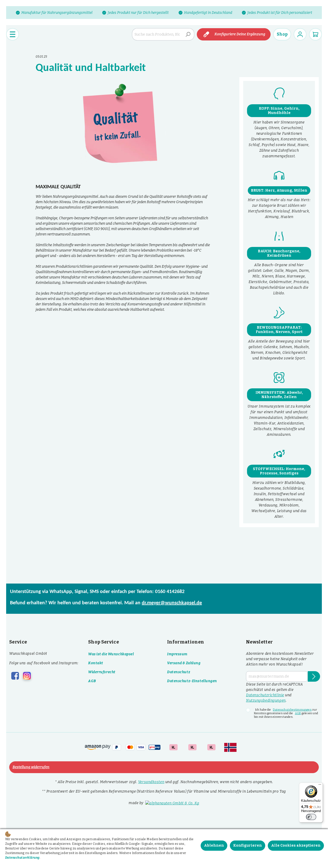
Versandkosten (151, 782)
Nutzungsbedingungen (266, 700)
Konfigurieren (247, 845)
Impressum (177, 654)
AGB (92, 681)
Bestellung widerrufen (31, 767)
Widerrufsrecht (102, 672)
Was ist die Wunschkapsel (111, 654)
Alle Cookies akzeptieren (296, 845)
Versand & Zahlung (184, 663)
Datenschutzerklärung (22, 857)
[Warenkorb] (315, 34)
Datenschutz (178, 672)
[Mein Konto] (300, 34)
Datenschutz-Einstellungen (192, 681)
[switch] (311, 817)
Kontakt (95, 663)
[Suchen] (188, 34)
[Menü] (12, 34)
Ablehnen (214, 845)
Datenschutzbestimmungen (292, 709)
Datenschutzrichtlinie (265, 695)
